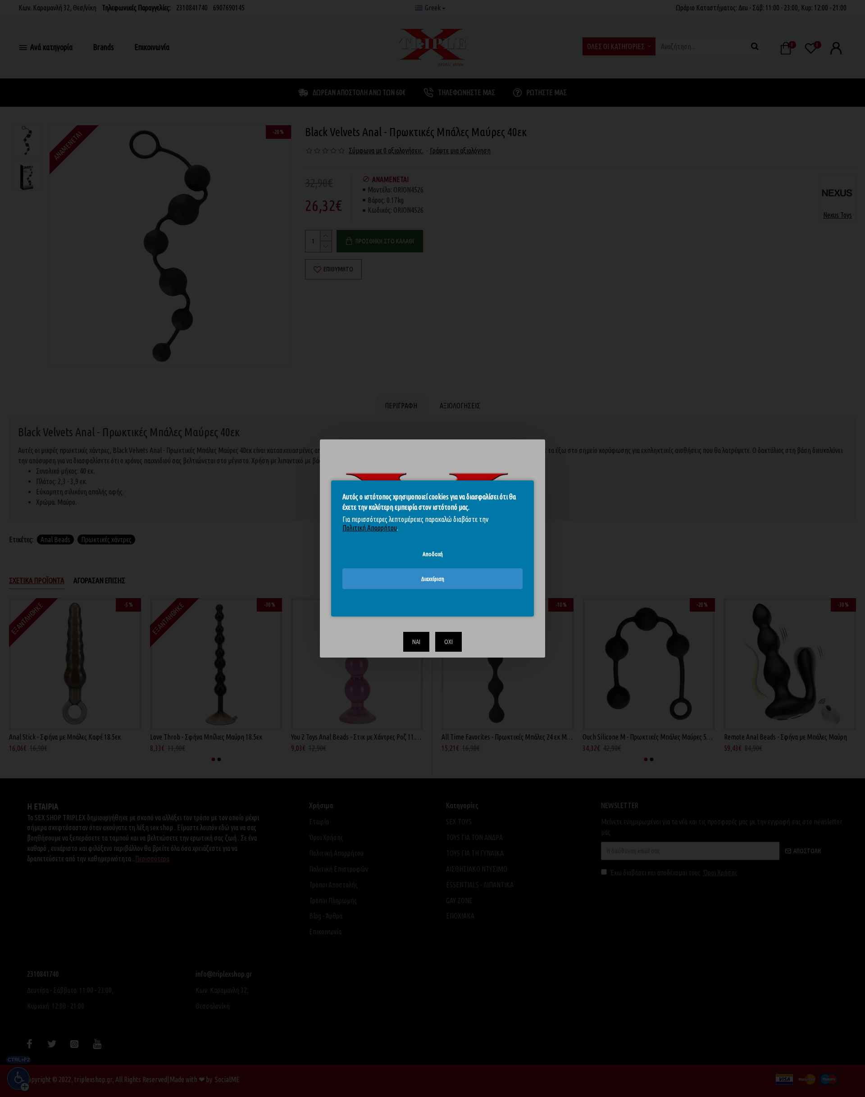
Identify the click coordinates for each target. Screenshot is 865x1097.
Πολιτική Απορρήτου (369, 528)
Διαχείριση (432, 579)
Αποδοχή (433, 554)
